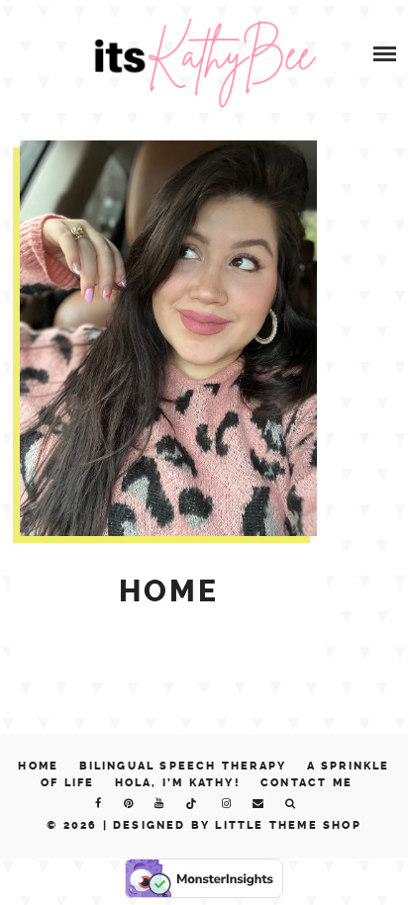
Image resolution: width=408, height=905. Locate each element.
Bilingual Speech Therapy (183, 766)
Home (38, 766)
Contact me (306, 782)
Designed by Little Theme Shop (237, 825)
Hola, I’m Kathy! (178, 782)
